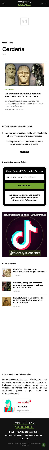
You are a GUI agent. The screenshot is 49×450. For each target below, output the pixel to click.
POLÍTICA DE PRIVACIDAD (27, 432)
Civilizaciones (9, 89)
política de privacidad (21, 197)
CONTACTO (24, 439)
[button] (3, 3)
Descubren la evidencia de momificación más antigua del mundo (29, 270)
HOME (11, 432)
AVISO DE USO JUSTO (13, 435)
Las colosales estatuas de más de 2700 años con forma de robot (23, 95)
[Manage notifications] (43, 445)
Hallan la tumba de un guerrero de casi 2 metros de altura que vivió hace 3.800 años (28, 300)
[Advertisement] (24, 343)
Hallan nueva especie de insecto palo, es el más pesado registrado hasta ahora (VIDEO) (28, 285)
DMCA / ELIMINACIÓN (33, 435)
